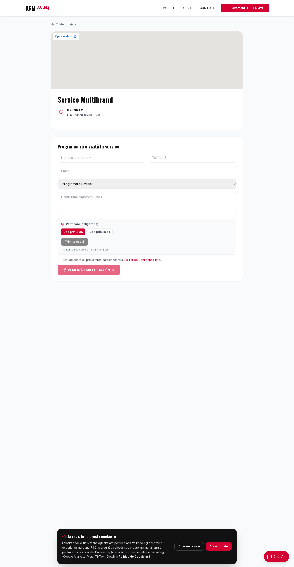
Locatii (187, 8)
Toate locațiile (66, 24)
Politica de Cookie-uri (134, 556)
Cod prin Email (100, 231)
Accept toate (219, 546)
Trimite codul (74, 241)
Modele (169, 8)
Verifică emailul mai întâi (91, 270)
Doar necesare (189, 546)
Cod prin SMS (73, 231)
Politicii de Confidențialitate (142, 259)
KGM (38, 8)
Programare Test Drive (245, 8)
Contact (207, 8)
